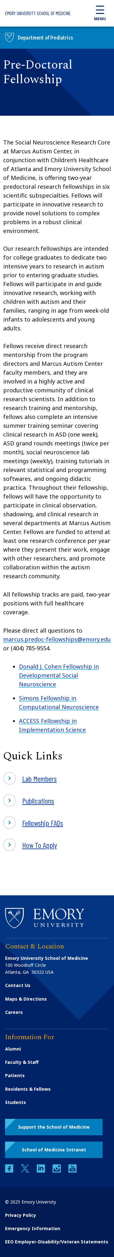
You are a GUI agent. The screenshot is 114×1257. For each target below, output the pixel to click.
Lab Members (39, 778)
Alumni (13, 1049)
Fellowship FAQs (42, 822)
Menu (100, 18)
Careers (14, 1012)
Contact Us (17, 985)
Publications (38, 800)
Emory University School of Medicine (38, 13)
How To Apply (39, 844)
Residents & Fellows (28, 1089)
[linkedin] (41, 1171)
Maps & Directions (26, 999)
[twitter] (25, 1171)
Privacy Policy (20, 1215)
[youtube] (72, 1171)
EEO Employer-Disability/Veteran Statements (56, 1242)
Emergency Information (32, 1228)
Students (15, 1102)
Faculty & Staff (22, 1062)
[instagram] (57, 1171)
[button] (54, 1127)
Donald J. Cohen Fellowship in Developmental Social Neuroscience (59, 675)
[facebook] (10, 1171)
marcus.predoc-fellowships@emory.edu (57, 639)
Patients (15, 1075)
